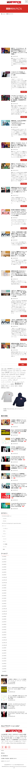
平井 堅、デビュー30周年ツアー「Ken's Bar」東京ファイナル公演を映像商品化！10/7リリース (19, 467)
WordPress (8, 766)
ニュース (3, 536)
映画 (4, 549)
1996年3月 (4, 666)
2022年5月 (4, 663)
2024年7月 (4, 621)
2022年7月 (4, 660)
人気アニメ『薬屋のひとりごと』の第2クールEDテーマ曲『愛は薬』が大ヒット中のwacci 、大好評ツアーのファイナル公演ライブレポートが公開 (19, 293)
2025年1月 (4, 606)
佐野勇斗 (12, 384)
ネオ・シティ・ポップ (16, 381)
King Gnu (15, 372)
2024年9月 (4, 616)
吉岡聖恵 (3, 385)
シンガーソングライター (6, 381)
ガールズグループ (4, 378)
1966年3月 (4, 668)
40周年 (5, 368)
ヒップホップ (3, 384)
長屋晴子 (7, 387)
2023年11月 (4, 642)
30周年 (2, 368)
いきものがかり (7, 376)
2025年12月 (4, 577)
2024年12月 (4, 608)
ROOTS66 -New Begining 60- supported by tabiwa (11, 523)
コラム (4, 531)
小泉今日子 (12, 385)
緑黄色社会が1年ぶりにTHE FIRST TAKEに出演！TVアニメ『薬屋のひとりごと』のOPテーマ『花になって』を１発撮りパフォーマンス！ (19, 190)
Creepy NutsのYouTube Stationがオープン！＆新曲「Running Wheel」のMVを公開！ (18, 505)
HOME (2, 750)
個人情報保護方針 (4, 755)
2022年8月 (4, 658)
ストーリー (4, 525)
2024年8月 (4, 619)
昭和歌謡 (20, 385)
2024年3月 (4, 632)
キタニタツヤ (19, 378)
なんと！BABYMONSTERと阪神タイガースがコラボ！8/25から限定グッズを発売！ (19, 431)
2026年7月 (4, 559)
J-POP (24, 370)
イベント (4, 538)
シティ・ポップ (12, 380)
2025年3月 (4, 600)
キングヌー (24, 378)
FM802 (17, 370)
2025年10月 (4, 582)
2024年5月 (4, 627)
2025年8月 (4, 587)
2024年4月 (4, 629)
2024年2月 (4, 634)
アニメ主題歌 (18, 376)
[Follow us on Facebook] (2, 747)
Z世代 (2, 376)
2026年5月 (4, 564)
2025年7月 (4, 590)
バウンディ (22, 381)
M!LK (18, 372)
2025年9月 (4, 585)
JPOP (7, 372)
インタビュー (5, 528)
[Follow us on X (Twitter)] (5, 747)
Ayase (14, 368)
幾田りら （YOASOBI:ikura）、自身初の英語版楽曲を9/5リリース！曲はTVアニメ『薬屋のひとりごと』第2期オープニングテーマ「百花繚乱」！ (19, 51)
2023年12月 (4, 640)
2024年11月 (4, 611)
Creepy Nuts (9, 370)
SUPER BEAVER (22, 372)
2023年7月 (4, 653)
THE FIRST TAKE (5, 374)
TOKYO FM (12, 374)
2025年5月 (4, 595)
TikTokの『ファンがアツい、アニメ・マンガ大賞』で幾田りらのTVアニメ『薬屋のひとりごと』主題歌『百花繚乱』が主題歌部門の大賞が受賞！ (19, 98)
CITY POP (4, 370)
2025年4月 (4, 598)
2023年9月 (4, 647)
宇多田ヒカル (7, 385)
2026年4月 (4, 567)
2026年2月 (4, 572)
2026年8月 (4, 556)
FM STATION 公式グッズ (6, 516)
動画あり (19, 384)
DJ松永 (14, 370)
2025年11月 (4, 580)
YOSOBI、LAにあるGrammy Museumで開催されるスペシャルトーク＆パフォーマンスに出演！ (17, 705)
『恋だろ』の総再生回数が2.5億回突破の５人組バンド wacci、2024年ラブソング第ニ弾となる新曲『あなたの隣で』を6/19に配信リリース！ (18, 234)
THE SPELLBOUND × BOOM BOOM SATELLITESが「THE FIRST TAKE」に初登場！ (18, 458)
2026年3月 (4, 569)
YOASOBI (22, 374)
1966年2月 (4, 671)
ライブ (4, 541)
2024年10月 (4, 613)
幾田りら (16, 385)
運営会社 (3, 753)
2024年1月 (4, 637)
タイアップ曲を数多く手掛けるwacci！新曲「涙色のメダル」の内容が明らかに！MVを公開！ (19, 440)
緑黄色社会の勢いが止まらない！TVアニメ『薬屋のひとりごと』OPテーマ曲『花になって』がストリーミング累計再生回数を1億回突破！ (19, 273)
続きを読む (24, 68)
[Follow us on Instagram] (9, 747)
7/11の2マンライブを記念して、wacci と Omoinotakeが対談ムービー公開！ (18, 73)
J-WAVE (3, 372)
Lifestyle (4, 520)
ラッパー (8, 384)
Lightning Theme (14, 766)
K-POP (11, 372)
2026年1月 (4, 574)
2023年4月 (4, 655)
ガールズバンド (12, 378)
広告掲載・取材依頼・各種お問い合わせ (9, 758)
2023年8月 (4, 650)
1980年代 (10, 369)
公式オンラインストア (5, 761)
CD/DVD (4, 518)
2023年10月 (4, 645)
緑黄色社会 (3, 387)
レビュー (4, 533)
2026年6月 (4, 561)
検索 (23, 364)
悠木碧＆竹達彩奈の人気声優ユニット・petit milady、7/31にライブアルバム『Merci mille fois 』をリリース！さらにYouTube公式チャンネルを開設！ (19, 212)
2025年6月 (4, 593)
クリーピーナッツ (4, 380)
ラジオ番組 (5, 544)
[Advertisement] (14, 30)
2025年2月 (4, 603)
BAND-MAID (18, 368)
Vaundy (17, 374)
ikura (21, 370)
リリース (4, 546)
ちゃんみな (13, 376)
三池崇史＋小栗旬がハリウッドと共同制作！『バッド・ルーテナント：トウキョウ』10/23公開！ (17, 681)
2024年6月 (4, 624)
